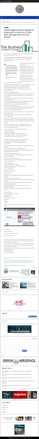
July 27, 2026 (31, 288)
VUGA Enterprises (17, 333)
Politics (3, 409)
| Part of (21, 437)
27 (19, 350)
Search (4, 313)
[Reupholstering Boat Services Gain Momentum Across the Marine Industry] (23, 284)
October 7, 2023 (7, 39)
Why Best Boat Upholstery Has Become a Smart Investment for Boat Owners (17, 377)
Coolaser (20, 308)
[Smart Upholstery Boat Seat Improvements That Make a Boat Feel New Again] (5, 284)
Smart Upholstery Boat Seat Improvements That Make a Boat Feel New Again (14, 286)
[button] (1, 17)
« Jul (2, 354)
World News (6, 27)
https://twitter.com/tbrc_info (14, 178)
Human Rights (5, 407)
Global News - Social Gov (20, 265)
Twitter (5, 200)
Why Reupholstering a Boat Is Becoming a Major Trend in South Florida (16, 385)
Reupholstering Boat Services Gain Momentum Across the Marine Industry (32, 285)
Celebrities (4, 405)
